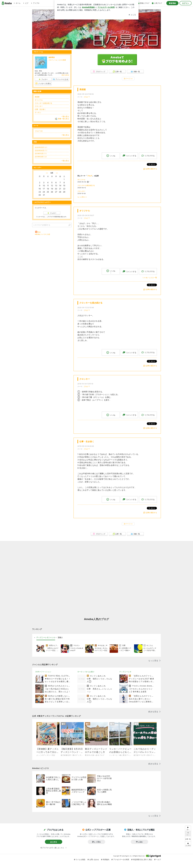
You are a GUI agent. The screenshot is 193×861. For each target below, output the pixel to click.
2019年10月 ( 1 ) (40, 154)
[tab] (45, 637)
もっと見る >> (82, 197)
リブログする (149, 156)
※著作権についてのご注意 (42, 234)
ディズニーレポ (125, 672)
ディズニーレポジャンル (45, 637)
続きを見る (65, 75)
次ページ (128, 78)
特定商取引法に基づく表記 (142, 859)
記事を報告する (151, 169)
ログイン (185, 3)
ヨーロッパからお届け (85, 672)
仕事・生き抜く (86, 441)
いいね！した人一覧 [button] (150, 277)
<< (47, 173)
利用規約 (106, 859)
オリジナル (81, 180)
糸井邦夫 (51, 57)
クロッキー (81, 191)
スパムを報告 (80, 859)
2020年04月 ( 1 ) (41, 150)
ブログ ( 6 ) (39, 131)
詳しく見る (96, 842)
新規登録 (172, 3)
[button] (188, 844)
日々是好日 (41, 12)
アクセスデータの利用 (121, 859)
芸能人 (60, 637)
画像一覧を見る (63, 119)
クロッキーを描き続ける (86, 185)
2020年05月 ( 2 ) (41, 147)
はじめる (53, 842)
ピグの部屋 (62, 60)
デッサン (38, 112)
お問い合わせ (94, 859)
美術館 (82, 89)
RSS (39, 232)
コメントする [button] (131, 156)
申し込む (139, 842)
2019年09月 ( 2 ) (41, 157)
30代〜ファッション (43, 672)
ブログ (86, 97)
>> (57, 173)
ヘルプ (158, 859)
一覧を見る (65, 116)
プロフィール (52, 60)
